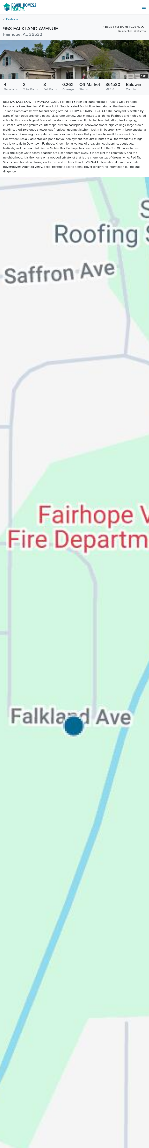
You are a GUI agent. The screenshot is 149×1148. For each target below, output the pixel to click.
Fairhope (12, 19)
